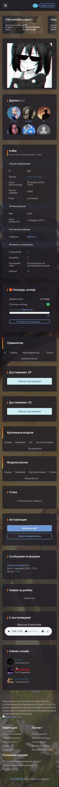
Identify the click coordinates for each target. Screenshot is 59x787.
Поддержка (9, 749)
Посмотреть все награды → (29, 322)
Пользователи (39, 734)
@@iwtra (31, 237)
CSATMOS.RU (17, 779)
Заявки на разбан (41, 746)
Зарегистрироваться (29, 536)
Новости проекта (11, 738)
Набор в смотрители (18, 565)
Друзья (17, 100)
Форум (6, 746)
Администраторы (41, 738)
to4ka (17, 571)
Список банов (39, 742)
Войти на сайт (47, 5)
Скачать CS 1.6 (10, 769)
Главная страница (12, 734)
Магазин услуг (10, 742)
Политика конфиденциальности (19, 765)
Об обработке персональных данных (22, 761)
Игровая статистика (42, 749)
